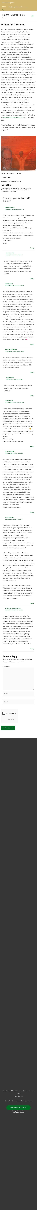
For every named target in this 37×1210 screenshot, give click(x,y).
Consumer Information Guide (22, 1101)
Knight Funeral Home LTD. (13, 16)
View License (18, 1096)
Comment (7, 666)
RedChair (21, 1112)
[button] (3, 10)
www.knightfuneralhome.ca (12, 117)
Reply (32, 248)
